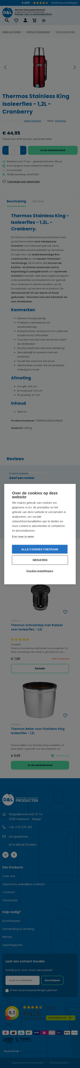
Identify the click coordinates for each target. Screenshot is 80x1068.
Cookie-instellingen (39, 570)
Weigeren (40, 559)
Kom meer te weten (23, 536)
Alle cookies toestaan (39, 549)
